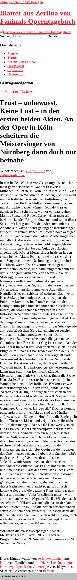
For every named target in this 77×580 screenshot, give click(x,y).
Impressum (15, 70)
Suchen (5, 36)
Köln (3, 563)
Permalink (50, 571)
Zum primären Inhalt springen (21, 2)
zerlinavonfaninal (12, 175)
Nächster (29, 91)
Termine (13, 58)
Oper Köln (23, 567)
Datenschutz (16, 74)
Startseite (13, 54)
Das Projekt (15, 66)
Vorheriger (10, 91)
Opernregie (41, 567)
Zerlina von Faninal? (22, 62)
